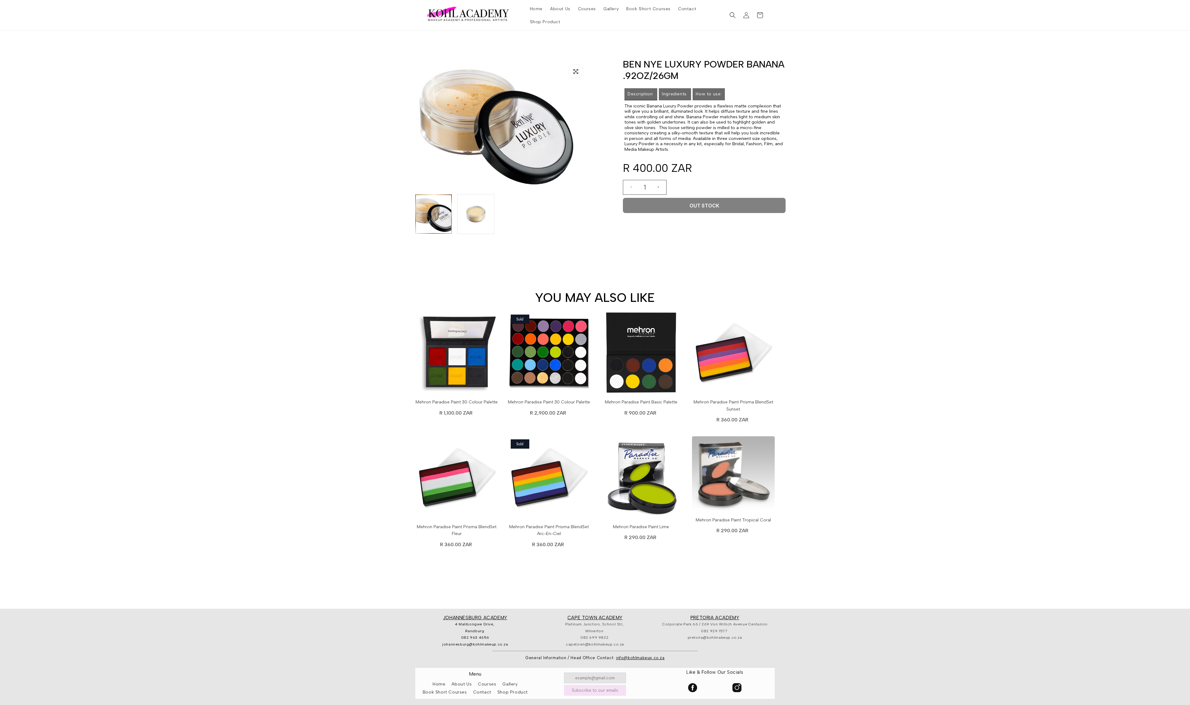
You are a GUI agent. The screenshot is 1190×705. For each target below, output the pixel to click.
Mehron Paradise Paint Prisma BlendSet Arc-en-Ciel (549, 530)
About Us (462, 684)
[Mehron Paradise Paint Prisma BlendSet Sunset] (733, 354)
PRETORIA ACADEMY (714, 617)
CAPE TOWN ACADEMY (595, 617)
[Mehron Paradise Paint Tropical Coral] (733, 475)
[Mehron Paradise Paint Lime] (641, 479)
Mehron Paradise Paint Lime (641, 526)
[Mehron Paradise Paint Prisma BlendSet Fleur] (456, 479)
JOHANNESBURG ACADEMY (475, 617)
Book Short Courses (445, 692)
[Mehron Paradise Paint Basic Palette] (641, 354)
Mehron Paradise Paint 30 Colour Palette (457, 402)
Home (439, 684)
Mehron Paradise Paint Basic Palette (641, 402)
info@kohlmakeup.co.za (640, 657)
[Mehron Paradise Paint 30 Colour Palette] (456, 354)
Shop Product (512, 692)
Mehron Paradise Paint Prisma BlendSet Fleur (456, 530)
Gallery (510, 684)
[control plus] (661, 187)
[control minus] (629, 187)
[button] (732, 15)
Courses (487, 684)
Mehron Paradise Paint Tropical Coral (733, 520)
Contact (482, 692)
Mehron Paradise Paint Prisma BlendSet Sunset (733, 405)
